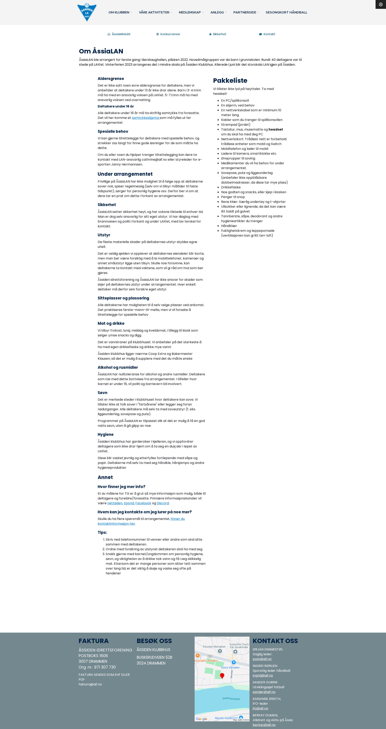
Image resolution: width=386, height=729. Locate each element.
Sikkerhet (219, 34)
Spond (129, 503)
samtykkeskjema (146, 117)
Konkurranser (170, 34)
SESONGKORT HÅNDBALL (286, 12)
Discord (163, 503)
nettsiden (114, 503)
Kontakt (269, 34)
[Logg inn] (380, 4)
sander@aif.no (264, 692)
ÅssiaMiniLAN (121, 34)
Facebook (143, 503)
